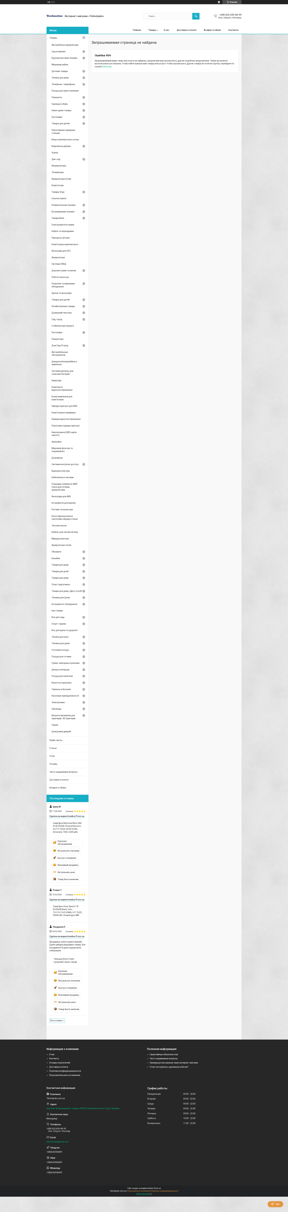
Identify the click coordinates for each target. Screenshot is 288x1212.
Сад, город (57, 319)
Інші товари (57, 610)
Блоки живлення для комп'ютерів (62, 398)
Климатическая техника (63, 205)
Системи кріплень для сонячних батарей (62, 372)
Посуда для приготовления (65, 91)
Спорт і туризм (59, 624)
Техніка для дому (60, 77)
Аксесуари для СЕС (61, 251)
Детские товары (60, 71)
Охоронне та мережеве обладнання (63, 285)
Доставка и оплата (186, 30)
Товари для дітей (60, 571)
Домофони (57, 458)
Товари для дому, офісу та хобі (67, 591)
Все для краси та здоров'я (65, 630)
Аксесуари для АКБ (61, 496)
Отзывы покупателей (59, 1062)
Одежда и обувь (60, 104)
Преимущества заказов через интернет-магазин (174, 1062)
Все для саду (58, 617)
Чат (278, 1204)
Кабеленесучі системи (63, 477)
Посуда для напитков (62, 676)
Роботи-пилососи (60, 277)
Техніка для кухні (60, 637)
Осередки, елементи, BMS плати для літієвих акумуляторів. (64, 487)
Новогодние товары (61, 110)
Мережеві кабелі (60, 64)
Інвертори (56, 380)
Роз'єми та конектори (62, 509)
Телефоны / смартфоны (63, 84)
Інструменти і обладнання (64, 604)
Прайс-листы (56, 740)
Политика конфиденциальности (65, 1071)
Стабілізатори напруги (63, 326)
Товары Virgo (58, 192)
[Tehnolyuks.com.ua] (54, 16)
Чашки (55, 725)
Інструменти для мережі (64, 503)
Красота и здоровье (62, 682)
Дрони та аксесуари (62, 293)
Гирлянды (56, 709)
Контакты (233, 30)
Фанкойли (57, 442)
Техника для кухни (61, 597)
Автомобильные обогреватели (60, 353)
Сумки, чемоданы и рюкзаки (66, 663)
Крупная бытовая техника (64, 58)
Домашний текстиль (62, 313)
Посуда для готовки (61, 656)
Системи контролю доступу (65, 464)
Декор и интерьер (60, 669)
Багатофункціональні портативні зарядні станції (65, 517)
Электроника (58, 702)
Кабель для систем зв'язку (65, 532)
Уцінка (55, 152)
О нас (166, 30)
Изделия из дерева (61, 146)
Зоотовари (57, 117)
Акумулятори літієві (61, 179)
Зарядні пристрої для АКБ (64, 406)
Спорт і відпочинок (61, 584)
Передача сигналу (61, 238)
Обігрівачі (56, 551)
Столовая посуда (60, 650)
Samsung (106, 66)
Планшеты (57, 97)
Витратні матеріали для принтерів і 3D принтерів (63, 717)
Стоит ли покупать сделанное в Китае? (169, 1067)
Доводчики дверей (61, 731)
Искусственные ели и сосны (65, 139)
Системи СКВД (59, 264)
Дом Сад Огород (60, 345)
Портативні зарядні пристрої (66, 425)
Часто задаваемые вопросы (63, 772)
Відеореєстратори (61, 471)
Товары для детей (61, 123)
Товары (152, 30)
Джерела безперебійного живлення (64, 363)
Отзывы (53, 764)
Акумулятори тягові (61, 545)
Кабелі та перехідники (63, 231)
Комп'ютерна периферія (64, 412)
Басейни (56, 558)
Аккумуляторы (59, 165)
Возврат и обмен (212, 30)
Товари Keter (58, 218)
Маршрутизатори (60, 538)
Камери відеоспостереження (66, 419)
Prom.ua (157, 1188)
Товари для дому (60, 565)
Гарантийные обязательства (164, 1054)
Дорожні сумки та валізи (64, 270)
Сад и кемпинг (59, 51)
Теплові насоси (59, 525)
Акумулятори (58, 257)
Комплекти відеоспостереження (62, 388)
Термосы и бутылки (61, 689)
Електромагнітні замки (63, 225)
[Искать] (196, 16)
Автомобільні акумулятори (65, 45)
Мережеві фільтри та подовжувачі (62, 449)
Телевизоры (58, 172)
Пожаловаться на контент (138, 1191)
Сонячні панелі (59, 198)
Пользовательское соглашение (64, 1075)
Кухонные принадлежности (65, 696)
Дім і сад (56, 159)
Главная (137, 30)
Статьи (53, 748)
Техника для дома (61, 643)
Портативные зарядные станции (63, 131)
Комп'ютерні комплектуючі (65, 244)
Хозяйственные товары (63, 306)
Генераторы (57, 339)
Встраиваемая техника (63, 211)
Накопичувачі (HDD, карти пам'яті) (64, 433)
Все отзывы (56, 1020)
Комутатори (58, 185)
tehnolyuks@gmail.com (57, 1142)
